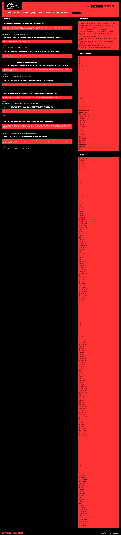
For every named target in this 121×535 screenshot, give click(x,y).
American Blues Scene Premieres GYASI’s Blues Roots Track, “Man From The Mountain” (96, 34)
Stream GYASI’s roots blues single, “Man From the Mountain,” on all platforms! (97, 31)
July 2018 (81, 348)
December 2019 (83, 314)
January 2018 (82, 360)
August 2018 (82, 346)
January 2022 (82, 265)
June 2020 (81, 301)
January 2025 (82, 195)
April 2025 (81, 189)
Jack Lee (81, 100)
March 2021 (82, 283)
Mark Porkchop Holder (84, 116)
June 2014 (81, 447)
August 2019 (82, 322)
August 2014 (82, 443)
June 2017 (81, 374)
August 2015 (82, 418)
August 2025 (82, 181)
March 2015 (82, 428)
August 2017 (82, 370)
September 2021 (83, 273)
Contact (48, 13)
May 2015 (81, 424)
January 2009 (82, 525)
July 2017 (81, 372)
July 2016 (81, 396)
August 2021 (82, 275)
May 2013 (81, 469)
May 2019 (81, 328)
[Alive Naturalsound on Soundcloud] (19, 533)
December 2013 (83, 459)
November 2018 (83, 340)
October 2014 (82, 438)
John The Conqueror (83, 106)
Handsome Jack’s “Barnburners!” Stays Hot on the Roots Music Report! (95, 47)
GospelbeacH (82, 88)
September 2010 (83, 513)
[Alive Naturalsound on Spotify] (21, 533)
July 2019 (81, 324)
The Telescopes (82, 144)
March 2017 (82, 380)
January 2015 (82, 432)
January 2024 (82, 219)
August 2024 (82, 205)
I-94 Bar (27, 34)
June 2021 (81, 279)
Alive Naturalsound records (85, 57)
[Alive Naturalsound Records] (13, 8)
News (9, 13)
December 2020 (83, 289)
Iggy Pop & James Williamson (85, 98)
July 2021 (81, 277)
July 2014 (81, 445)
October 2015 (82, 414)
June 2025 (81, 185)
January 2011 (82, 505)
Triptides (81, 148)
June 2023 (81, 233)
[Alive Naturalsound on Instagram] (6, 533)
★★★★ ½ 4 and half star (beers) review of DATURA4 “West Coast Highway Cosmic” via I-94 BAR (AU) (36, 66)
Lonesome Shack (83, 114)
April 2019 (81, 330)
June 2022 (81, 255)
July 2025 (81, 183)
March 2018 (82, 356)
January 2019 (82, 336)
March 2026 (82, 166)
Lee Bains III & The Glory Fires (86, 110)
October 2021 (82, 271)
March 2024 (82, 215)
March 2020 (82, 307)
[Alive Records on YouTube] (16, 533)
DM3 (80, 82)
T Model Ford (82, 136)
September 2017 (83, 368)
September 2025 (83, 179)
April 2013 (81, 471)
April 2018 (81, 354)
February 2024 (82, 217)
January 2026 (82, 170)
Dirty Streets (82, 80)
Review (34, 47)
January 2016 (82, 408)
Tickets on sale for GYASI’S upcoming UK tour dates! (91, 45)
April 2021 (81, 281)
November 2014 (83, 436)
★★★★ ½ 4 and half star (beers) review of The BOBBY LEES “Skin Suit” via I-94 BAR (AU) (32, 51)
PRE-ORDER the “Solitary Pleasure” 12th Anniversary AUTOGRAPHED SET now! (97, 23)
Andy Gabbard (82, 59)
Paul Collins (20, 47)
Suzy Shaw (81, 132)
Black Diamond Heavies (84, 65)
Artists (33, 13)
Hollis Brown (82, 96)
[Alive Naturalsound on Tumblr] (11, 533)
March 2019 (82, 332)
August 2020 (82, 297)
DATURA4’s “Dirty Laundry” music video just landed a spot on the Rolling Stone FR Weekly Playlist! (97, 39)
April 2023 (81, 237)
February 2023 (82, 241)
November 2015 (83, 412)
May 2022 (81, 257)
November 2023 (83, 223)
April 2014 (81, 451)
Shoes (80, 128)
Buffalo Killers (82, 76)
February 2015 (82, 430)
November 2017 (83, 364)
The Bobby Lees (19, 62)
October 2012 (82, 481)
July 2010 (81, 517)
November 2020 (83, 291)
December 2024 (83, 197)
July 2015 (81, 420)
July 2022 (81, 253)
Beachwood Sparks (83, 61)
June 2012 (81, 487)
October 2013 (82, 463)
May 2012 (81, 489)
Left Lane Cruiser (18, 133)
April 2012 (81, 491)
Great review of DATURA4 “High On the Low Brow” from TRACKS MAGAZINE (96, 25)
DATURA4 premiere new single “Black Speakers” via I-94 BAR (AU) (24, 23)
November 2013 (83, 461)
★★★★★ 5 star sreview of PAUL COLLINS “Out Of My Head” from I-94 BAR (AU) (28, 107)
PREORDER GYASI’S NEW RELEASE (87, 27)
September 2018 (83, 344)
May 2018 (81, 352)
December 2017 (83, 362)
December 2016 (83, 386)
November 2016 (83, 388)
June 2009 (81, 523)
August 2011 (82, 497)
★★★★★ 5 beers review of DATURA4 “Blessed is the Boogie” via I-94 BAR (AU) (29, 80)
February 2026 (82, 168)
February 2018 (82, 358)
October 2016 (82, 390)
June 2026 (81, 162)
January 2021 (82, 287)
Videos (41, 13)
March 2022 (82, 261)
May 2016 (81, 400)
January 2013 (82, 477)
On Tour (25, 13)
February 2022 (82, 263)
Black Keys (81, 67)
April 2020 (81, 305)
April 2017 (81, 378)
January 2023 (82, 243)
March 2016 (82, 404)
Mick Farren (81, 118)
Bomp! (80, 71)
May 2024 (81, 211)
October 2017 (82, 366)
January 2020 (82, 312)
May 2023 (81, 235)
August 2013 (82, 465)
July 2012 (81, 485)
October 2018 (82, 342)
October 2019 (82, 318)
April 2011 (81, 503)
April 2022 (81, 259)
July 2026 (81, 160)
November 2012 (83, 479)
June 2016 (81, 398)
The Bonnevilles (82, 140)
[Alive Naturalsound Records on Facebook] (8, 533)
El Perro (81, 86)
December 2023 (83, 221)
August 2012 (82, 483)
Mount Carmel (82, 120)
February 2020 (82, 310)
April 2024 (81, 213)
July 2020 (81, 299)
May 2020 (81, 303)
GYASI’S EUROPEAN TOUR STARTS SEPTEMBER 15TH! (91, 36)
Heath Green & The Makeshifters (86, 94)
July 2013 (81, 467)
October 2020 (82, 293)
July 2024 (81, 207)
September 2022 (83, 249)
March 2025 (82, 191)
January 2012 (82, 495)
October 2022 (82, 247)
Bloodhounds (82, 69)
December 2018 (83, 338)
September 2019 (83, 320)
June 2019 (81, 326)
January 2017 (82, 384)
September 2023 (83, 227)
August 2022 (82, 251)
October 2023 (82, 225)
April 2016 (81, 402)
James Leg (81, 102)
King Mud (81, 108)
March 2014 (82, 453)
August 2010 (82, 515)
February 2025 (82, 193)
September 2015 (83, 416)
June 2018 (81, 350)
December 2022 (83, 245)
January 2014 (82, 457)
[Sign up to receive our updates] (3, 533)
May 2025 (81, 187)
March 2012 (82, 493)
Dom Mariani (82, 84)
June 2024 (81, 209)
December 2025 (83, 172)
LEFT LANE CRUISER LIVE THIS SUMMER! (88, 43)
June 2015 (81, 422)
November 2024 (83, 199)
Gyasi (80, 90)
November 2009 (83, 519)
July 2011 (81, 499)
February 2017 (82, 382)
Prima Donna (82, 124)
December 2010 (83, 507)
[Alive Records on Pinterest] (14, 533)
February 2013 (82, 475)
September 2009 (83, 521)
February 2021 (82, 285)
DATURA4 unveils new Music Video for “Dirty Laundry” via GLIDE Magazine (96, 41)
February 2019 (82, 334)
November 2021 (83, 269)
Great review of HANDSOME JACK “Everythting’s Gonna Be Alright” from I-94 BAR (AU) (30, 93)
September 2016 (83, 392)
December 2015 (83, 410)
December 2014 (83, 434)
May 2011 (81, 501)
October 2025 (82, 177)
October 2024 (82, 201)
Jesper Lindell (82, 104)
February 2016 (82, 406)
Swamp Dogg (82, 134)
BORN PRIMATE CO (115, 533)
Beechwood (82, 63)
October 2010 (82, 511)
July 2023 (81, 231)
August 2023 (82, 229)
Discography (65, 13)
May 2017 (81, 376)
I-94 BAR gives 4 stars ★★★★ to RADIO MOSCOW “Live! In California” (25, 137)
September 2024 (83, 203)
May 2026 (81, 164)
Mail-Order (17, 13)
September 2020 (83, 295)
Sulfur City (81, 130)
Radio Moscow (17, 148)
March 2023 (82, 239)
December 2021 (83, 267)
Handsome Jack (21, 103)
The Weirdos (82, 146)
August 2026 (82, 158)
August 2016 (82, 394)
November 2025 (83, 174)
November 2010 (83, 509)
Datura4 (18, 34)
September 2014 (83, 440)
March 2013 (82, 473)
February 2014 (82, 455)
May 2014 (81, 449)
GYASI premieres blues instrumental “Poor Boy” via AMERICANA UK (94, 29)
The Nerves (81, 142)
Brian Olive (81, 73)
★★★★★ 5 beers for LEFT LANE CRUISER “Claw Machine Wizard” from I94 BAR (29, 121)
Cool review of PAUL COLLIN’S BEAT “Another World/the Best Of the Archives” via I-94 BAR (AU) (33, 38)
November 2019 (83, 316)
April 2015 (81, 426)
